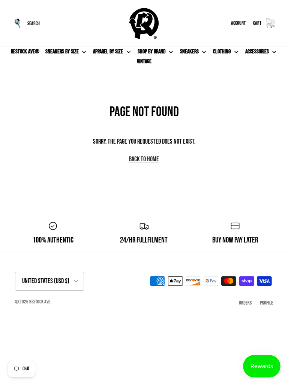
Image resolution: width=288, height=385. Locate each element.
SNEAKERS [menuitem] (189, 51)
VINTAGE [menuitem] (144, 61)
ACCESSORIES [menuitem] (257, 51)
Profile (266, 303)
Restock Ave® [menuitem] (25, 51)
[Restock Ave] (144, 23)
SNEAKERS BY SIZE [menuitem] (62, 51)
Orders (245, 303)
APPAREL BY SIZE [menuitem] (108, 51)
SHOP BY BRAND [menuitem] (152, 51)
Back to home (144, 159)
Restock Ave (39, 302)
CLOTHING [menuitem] (222, 51)
